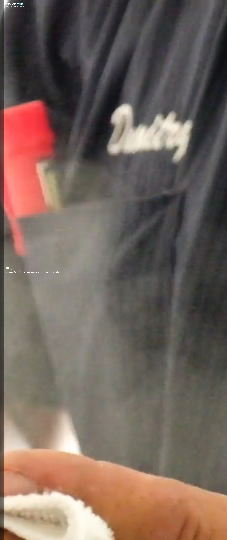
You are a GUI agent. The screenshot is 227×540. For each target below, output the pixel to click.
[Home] (15, 5)
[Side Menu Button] (2, 11)
